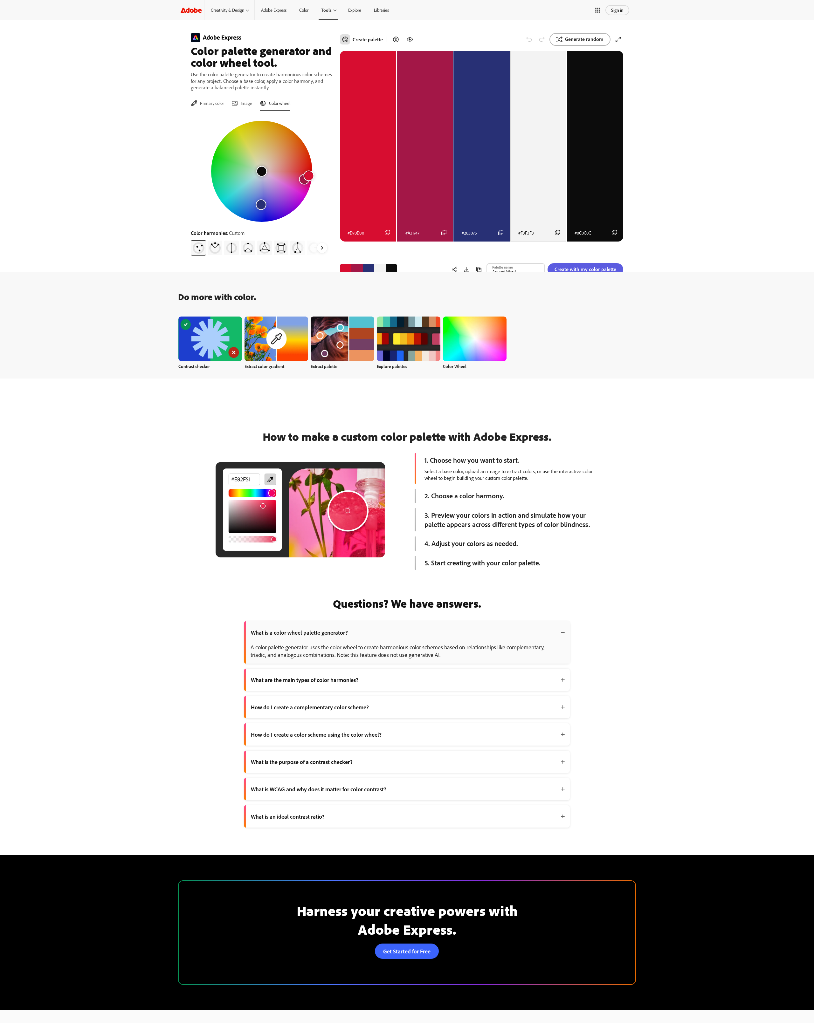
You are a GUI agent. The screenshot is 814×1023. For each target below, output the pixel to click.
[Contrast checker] (396, 39)
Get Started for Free (407, 951)
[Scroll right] (322, 248)
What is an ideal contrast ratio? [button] (287, 816)
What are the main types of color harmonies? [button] (304, 679)
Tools (326, 10)
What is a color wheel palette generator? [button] (299, 632)
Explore (354, 10)
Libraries (381, 10)
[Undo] (529, 39)
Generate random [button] (584, 39)
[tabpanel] (261, 186)
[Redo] (542, 39)
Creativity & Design (227, 10)
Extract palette (324, 366)
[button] (598, 10)
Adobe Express (273, 10)
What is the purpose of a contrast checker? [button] (302, 761)
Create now (210, 338)
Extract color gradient (264, 366)
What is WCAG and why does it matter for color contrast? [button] (318, 789)
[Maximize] (618, 39)
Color (303, 10)
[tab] (207, 103)
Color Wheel (454, 366)
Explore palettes (392, 366)
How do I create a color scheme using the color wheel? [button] (316, 734)
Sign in (617, 10)
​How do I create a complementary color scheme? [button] (310, 707)
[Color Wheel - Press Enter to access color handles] (261, 171)
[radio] (198, 248)
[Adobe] (191, 10)
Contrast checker (194, 366)
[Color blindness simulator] (410, 39)
